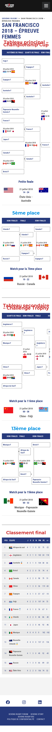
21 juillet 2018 (26, 189)
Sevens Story (37, 714)
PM (39, 540)
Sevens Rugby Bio (26, 717)
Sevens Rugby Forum (18, 714)
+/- (48, 540)
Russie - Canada (26, 284)
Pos (6, 540)
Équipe (12, 540)
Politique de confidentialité (20, 719)
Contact (41, 719)
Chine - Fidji (26, 416)
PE (44, 540)
